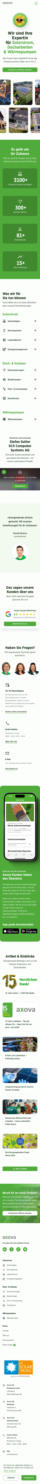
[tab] (20, 321)
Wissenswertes (8, 1340)
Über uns (6, 1335)
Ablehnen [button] (11, 1478)
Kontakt (6, 1331)
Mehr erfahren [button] (10, 1471)
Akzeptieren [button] (29, 1478)
